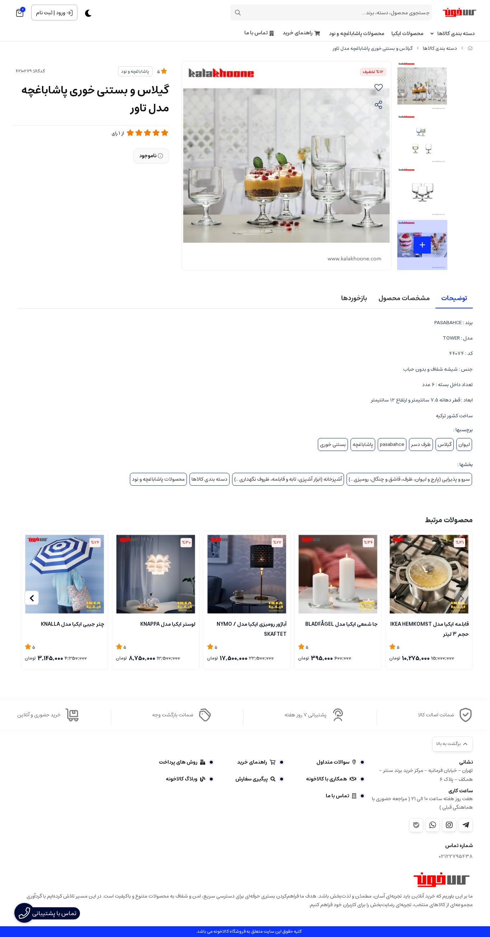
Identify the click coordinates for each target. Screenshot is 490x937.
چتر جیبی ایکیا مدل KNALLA (72, 624)
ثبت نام (44, 13)
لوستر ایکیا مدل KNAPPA (167, 624)
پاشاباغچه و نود (135, 71)
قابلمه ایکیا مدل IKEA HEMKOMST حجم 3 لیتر (429, 628)
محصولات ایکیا (407, 34)
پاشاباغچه (363, 444)
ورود (60, 13)
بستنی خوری (333, 444)
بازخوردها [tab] (354, 298)
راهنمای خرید (297, 33)
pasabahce (392, 444)
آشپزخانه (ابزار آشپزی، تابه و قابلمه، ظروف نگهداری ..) (288, 479)
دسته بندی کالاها (456, 34)
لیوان (464, 444)
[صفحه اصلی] (470, 48)
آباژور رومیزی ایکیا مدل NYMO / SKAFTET (252, 628)
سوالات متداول (332, 762)
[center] (238, 12)
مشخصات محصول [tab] (404, 298)
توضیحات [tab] (454, 298)
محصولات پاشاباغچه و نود (356, 34)
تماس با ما (256, 33)
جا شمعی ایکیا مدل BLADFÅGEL (341, 624)
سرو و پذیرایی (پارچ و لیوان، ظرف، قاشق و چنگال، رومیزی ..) (409, 479)
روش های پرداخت (178, 762)
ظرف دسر (421, 444)
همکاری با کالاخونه (326, 779)
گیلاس (445, 444)
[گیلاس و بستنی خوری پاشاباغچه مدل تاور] (441, 879)
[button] (31, 598)
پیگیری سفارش (251, 779)
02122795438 (456, 856)
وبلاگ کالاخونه (181, 779)
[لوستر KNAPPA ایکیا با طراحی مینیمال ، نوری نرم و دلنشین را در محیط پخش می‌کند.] (155, 574)
